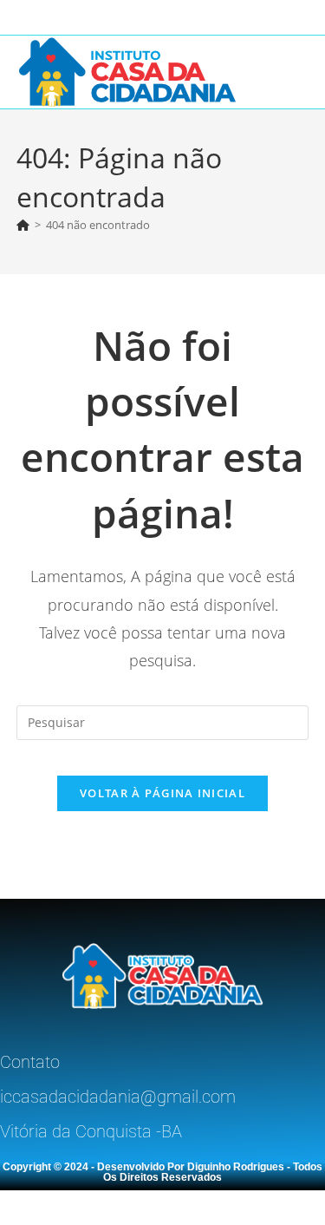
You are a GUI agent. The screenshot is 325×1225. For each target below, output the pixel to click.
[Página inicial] (22, 225)
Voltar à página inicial (162, 793)
